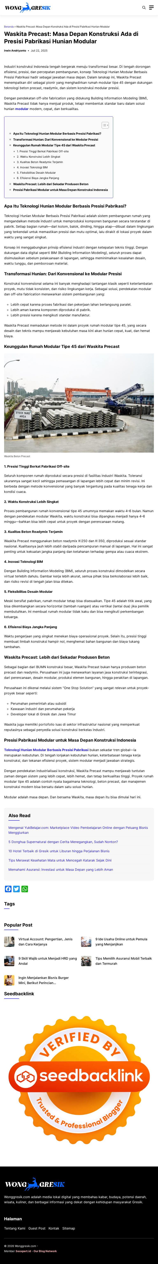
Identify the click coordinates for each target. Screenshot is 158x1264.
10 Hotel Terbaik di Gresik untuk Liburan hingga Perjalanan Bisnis (58, 851)
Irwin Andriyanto (15, 50)
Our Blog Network (45, 1251)
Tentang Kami (14, 1228)
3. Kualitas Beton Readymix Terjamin (40, 162)
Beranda (9, 26)
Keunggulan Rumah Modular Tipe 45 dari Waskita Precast (54, 145)
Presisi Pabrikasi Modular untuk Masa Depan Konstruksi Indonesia (60, 190)
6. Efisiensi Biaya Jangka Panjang (38, 178)
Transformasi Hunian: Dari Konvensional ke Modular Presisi (55, 139)
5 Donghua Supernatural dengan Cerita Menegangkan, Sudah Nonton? (63, 842)
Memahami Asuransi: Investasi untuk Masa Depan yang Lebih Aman (60, 869)
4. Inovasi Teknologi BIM (32, 167)
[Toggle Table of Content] (103, 125)
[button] (144, 7)
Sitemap (68, 1228)
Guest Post (36, 1228)
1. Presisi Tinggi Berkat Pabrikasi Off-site (43, 151)
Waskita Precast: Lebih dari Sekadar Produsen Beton (50, 184)
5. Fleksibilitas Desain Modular (36, 172)
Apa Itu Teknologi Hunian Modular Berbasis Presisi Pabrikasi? (57, 133)
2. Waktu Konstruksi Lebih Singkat (38, 156)
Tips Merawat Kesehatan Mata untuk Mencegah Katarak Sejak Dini (60, 860)
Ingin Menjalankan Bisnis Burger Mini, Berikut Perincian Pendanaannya (44, 983)
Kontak (54, 1228)
